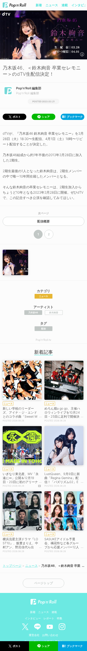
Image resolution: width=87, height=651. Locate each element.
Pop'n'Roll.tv (43, 339)
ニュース (52, 5)
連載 (65, 5)
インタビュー (33, 618)
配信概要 (43, 221)
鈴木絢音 (53, 312)
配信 (43, 328)
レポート (49, 618)
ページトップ (43, 583)
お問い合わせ (50, 635)
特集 (59, 618)
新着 (39, 5)
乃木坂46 (33, 312)
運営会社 (34, 635)
